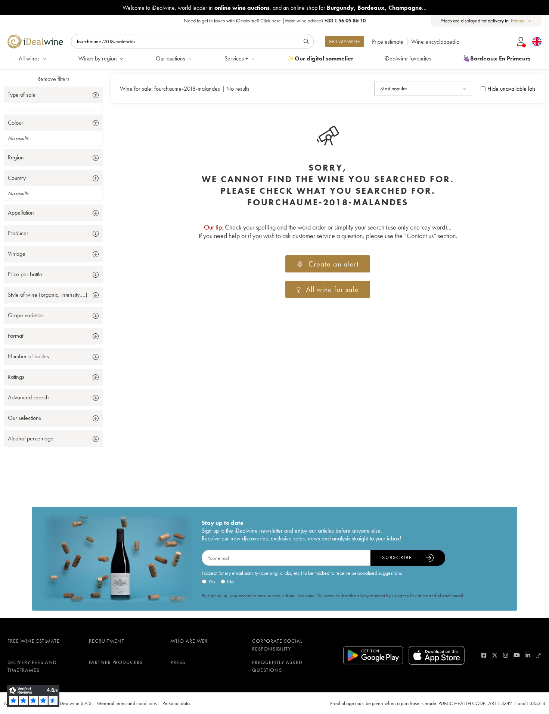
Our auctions (170, 58)
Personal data (176, 703)
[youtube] (517, 655)
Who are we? (189, 640)
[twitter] (494, 655)
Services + (236, 58)
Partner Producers (116, 662)
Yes (211, 581)
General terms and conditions (127, 703)
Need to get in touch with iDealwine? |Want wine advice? (275, 20)
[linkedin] (527, 655)
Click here (270, 20)
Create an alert (333, 264)
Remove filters (53, 79)
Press (178, 662)
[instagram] (505, 655)
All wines (29, 58)
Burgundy (340, 8)
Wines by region (97, 58)
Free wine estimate (33, 640)
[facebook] (483, 655)
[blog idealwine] (539, 655)
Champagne (405, 8)
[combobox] (521, 21)
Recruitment (106, 640)
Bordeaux (371, 8)
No (230, 581)
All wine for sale (332, 289)
